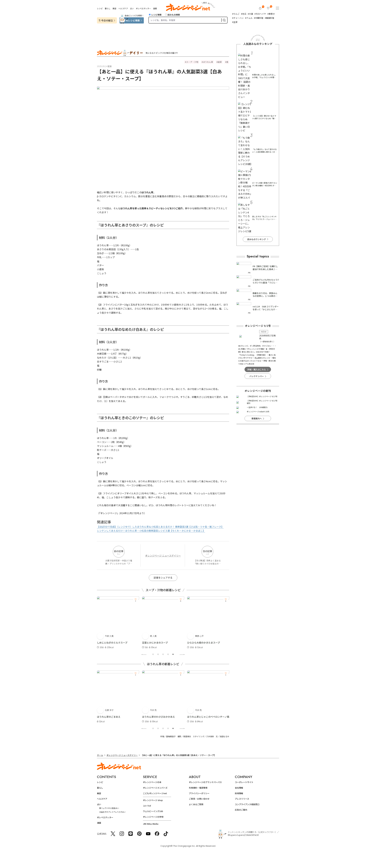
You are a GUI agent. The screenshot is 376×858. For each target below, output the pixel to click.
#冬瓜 (243, 13)
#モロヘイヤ (260, 13)
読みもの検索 (174, 14)
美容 (114, 8)
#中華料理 (258, 17)
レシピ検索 (156, 14)
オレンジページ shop (153, 800)
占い (132, 8)
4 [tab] (168, 654)
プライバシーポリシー (199, 793)
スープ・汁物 (192, 61)
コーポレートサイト (244, 782)
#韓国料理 (269, 17)
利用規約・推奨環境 (198, 787)
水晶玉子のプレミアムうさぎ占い (112, 812)
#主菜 (234, 22)
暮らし (107, 8)
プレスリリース (242, 798)
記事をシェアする (163, 577)
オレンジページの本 (152, 782)
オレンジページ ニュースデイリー (163, 555)
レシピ (100, 8)
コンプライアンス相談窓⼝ (247, 804)
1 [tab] (153, 654)
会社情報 (239, 787)
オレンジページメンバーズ (155, 787)
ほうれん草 (208, 61)
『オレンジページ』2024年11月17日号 (119, 513)
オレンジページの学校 (153, 816)
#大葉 (250, 13)
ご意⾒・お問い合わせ (199, 798)
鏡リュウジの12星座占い (109, 808)
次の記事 (207, 551)
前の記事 (118, 551)
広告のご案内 (241, 809)
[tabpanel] (118, 622)
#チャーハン (238, 17)
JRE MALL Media (150, 823)
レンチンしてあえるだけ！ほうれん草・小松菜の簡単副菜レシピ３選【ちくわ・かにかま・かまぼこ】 (151, 530)
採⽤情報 (239, 793)
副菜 (220, 61)
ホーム (100, 755)
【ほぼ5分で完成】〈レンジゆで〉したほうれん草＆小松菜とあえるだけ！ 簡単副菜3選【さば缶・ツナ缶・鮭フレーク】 (160, 526)
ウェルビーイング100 (153, 811)
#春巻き (271, 13)
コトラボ (147, 805)
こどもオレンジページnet (155, 793)
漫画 (155, 8)
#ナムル (248, 17)
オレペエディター (143, 8)
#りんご (236, 13)
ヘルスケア (123, 8)
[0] (260, 8)
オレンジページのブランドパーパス (205, 782)
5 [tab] (173, 654)
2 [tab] (158, 654)
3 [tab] (163, 654)
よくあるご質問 (196, 804)
